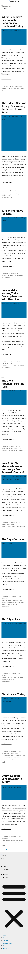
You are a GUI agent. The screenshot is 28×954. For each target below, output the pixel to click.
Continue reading (7, 79)
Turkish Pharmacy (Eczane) (12, 212)
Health (4, 275)
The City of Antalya (12, 539)
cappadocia (6, 194)
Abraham (5, 450)
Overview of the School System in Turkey (11, 778)
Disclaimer (5, 874)
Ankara (12, 753)
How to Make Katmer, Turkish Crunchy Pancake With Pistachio (11, 295)
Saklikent (3, 604)
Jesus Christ (9, 759)
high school (16, 840)
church (18, 757)
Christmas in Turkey (13, 694)
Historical (5, 448)
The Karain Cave (11, 604)
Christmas (4, 757)
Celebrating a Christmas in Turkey (15, 755)
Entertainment (6, 753)
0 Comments (6, 277)
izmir (9, 677)
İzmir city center (15, 677)
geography (13, 88)
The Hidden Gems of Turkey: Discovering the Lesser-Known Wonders (13, 108)
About (4, 864)
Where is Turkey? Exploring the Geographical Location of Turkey (12, 21)
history (18, 88)
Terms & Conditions (7, 872)
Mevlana (9, 526)
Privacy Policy (6, 869)
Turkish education (15, 842)
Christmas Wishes (11, 757)
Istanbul (17, 753)
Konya (4, 524)
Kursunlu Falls (20, 602)
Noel (14, 759)
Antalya (5, 598)
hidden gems (18, 194)
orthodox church (20, 759)
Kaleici (14, 602)
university (3, 844)
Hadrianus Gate (8, 602)
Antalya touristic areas (13, 600)
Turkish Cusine (6, 363)
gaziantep (5, 365)
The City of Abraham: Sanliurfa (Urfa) (12, 383)
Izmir (4, 675)
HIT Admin (5, 86)
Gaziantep (13, 363)
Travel (4, 192)
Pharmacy (16, 275)
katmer (10, 365)
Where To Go (10, 192)
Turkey (22, 88)
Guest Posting (6, 877)
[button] (14, 906)
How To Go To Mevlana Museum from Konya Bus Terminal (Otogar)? (12, 468)
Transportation (17, 448)
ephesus (12, 194)
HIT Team (5, 273)
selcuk (8, 679)
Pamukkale (4, 195)
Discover (5, 88)
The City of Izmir (11, 619)
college (5, 840)
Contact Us (5, 866)
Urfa (13, 450)
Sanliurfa (11, 448)
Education (5, 838)
